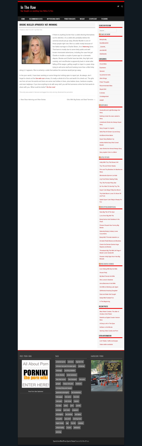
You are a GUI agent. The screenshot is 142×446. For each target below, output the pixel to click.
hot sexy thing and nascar (64, 388)
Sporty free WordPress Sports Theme (64, 441)
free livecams (72, 379)
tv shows (104, 19)
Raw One (39, 30)
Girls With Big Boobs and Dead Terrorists (81, 99)
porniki (78, 405)
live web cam (40, 78)
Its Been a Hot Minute (106, 327)
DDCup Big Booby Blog (108, 207)
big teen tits (79, 362)
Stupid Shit (93, 19)
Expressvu (103, 67)
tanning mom (77, 419)
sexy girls (59, 419)
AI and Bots (103, 64)
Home (23, 19)
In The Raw (28, 7)
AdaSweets (103, 54)
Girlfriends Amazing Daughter (108, 290)
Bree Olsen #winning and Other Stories (32, 99)
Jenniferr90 (103, 50)
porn (72, 405)
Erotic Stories (60, 375)
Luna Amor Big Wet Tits (107, 215)
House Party (103, 272)
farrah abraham (71, 375)
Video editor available (106, 344)
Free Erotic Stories (107, 264)
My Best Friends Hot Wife (107, 276)
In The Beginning (105, 301)
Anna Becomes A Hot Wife (107, 283)
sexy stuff (67, 419)
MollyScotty (103, 39)
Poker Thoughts (69, 19)
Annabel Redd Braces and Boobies (110, 241)
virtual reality (60, 427)
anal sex (70, 362)
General (36, 92)
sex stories (69, 414)
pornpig (58, 410)
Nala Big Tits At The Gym (107, 212)
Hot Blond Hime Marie (106, 135)
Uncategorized (104, 96)
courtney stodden (70, 370)
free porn (82, 379)
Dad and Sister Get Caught (108, 294)
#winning (86, 46)
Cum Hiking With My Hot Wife (108, 269)
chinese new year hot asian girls (66, 366)
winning (54, 92)
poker (66, 405)
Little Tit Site (105, 157)
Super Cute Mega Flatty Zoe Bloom (110, 190)
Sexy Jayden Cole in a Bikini (108, 152)
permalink (70, 92)
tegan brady (59, 423)
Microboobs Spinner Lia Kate (108, 175)
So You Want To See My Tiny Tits (109, 186)
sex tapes (78, 414)
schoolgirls (59, 414)
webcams (77, 427)
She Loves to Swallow (106, 280)
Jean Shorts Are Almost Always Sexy (111, 148)
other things (103, 78)
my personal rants (53, 19)
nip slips (58, 405)
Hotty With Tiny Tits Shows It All (109, 162)
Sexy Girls (104, 105)
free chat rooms (60, 379)
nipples (76, 401)
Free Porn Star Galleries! (35, 391)
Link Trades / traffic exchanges (109, 341)
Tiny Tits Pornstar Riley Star (108, 183)
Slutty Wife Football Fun (107, 298)
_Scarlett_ (103, 47)
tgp (67, 423)
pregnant (75, 410)
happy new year (68, 384)
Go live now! (51, 87)
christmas (81, 366)
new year (59, 401)
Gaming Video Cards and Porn (109, 331)
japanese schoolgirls (62, 392)
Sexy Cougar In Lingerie (107, 128)
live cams (68, 397)
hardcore (78, 384)
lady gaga (59, 397)
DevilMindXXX (104, 43)
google (58, 384)
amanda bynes (60, 362)
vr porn (69, 427)
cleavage (59, 370)
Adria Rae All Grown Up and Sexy (110, 132)
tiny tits (73, 423)
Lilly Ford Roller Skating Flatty (109, 179)
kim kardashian (76, 392)
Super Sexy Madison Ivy (107, 139)
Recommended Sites (36, 19)
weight (82, 19)
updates (80, 423)
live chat (49, 92)
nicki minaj (68, 401)
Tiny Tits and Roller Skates (108, 166)
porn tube (67, 410)
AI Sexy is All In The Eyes (107, 323)
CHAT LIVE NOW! (105, 34)
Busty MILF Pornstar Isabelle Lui (109, 237)
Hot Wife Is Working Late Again (109, 287)
